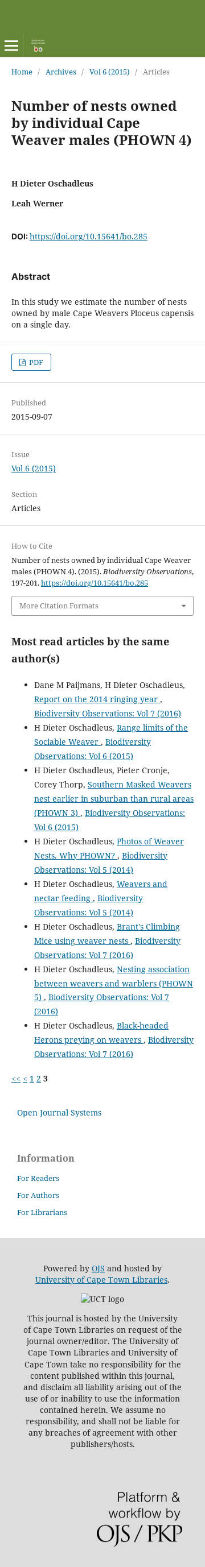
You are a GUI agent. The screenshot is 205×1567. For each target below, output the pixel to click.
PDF (35, 362)
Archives (61, 72)
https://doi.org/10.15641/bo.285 (88, 236)
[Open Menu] (11, 45)
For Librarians (42, 1212)
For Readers (38, 1178)
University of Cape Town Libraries (101, 1279)
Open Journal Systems (59, 1112)
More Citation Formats (59, 605)
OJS (98, 1268)
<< (15, 1078)
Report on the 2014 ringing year (97, 699)
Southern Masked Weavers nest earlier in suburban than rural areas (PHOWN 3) (114, 798)
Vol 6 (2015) (109, 72)
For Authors (38, 1195)
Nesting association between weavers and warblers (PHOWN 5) (113, 983)
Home (21, 72)
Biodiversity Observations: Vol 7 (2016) (107, 713)
